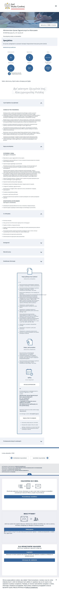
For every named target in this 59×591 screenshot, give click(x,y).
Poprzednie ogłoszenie (20, 458)
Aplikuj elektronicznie (29, 384)
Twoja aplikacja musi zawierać (29, 277)
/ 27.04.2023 (48, 25)
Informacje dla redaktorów (29, 560)
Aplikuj (30, 378)
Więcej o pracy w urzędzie (29, 418)
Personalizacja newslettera (29, 496)
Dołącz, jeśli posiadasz (29, 348)
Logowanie (29, 552)
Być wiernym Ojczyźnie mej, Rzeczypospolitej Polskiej (29, 90)
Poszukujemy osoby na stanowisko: (12, 36)
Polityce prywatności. (31, 587)
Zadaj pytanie (29, 529)
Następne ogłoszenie (39, 458)
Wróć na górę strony (29, 474)
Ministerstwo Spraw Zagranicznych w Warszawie (20, 30)
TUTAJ (29, 81)
